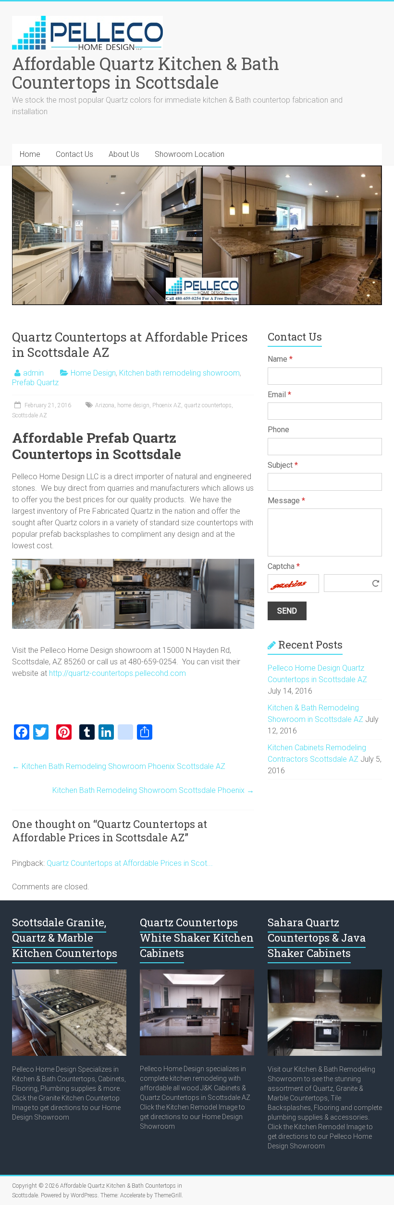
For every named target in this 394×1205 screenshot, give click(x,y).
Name (280, 359)
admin (33, 373)
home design (133, 405)
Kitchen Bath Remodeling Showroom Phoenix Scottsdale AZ (118, 766)
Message (286, 500)
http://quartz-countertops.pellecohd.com (117, 673)
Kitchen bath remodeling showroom (179, 373)
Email (279, 394)
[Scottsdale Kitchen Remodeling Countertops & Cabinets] (197, 974)
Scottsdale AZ (29, 415)
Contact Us (74, 154)
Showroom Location (189, 154)
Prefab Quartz (35, 382)
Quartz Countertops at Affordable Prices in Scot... (130, 863)
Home (30, 154)
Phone (278, 429)
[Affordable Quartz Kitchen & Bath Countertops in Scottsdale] (87, 20)
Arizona (104, 405)
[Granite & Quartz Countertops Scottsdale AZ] (69, 974)
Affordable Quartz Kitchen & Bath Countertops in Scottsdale (145, 73)
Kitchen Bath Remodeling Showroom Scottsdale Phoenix (153, 790)
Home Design (93, 373)
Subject (283, 465)
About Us (124, 154)
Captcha (284, 566)
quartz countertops (208, 405)
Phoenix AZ (166, 405)
